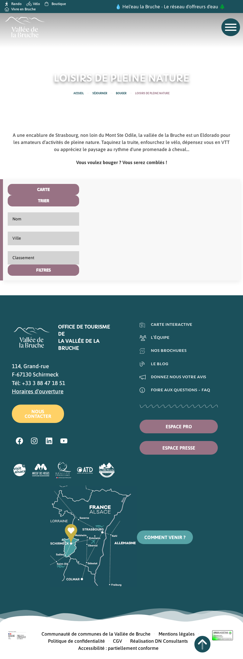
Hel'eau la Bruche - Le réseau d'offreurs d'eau (170, 6)
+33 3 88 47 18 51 (43, 383)
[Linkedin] (48, 441)
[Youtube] (63, 441)
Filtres (43, 269)
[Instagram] (34, 441)
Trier (43, 200)
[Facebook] (19, 441)
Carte (43, 189)
